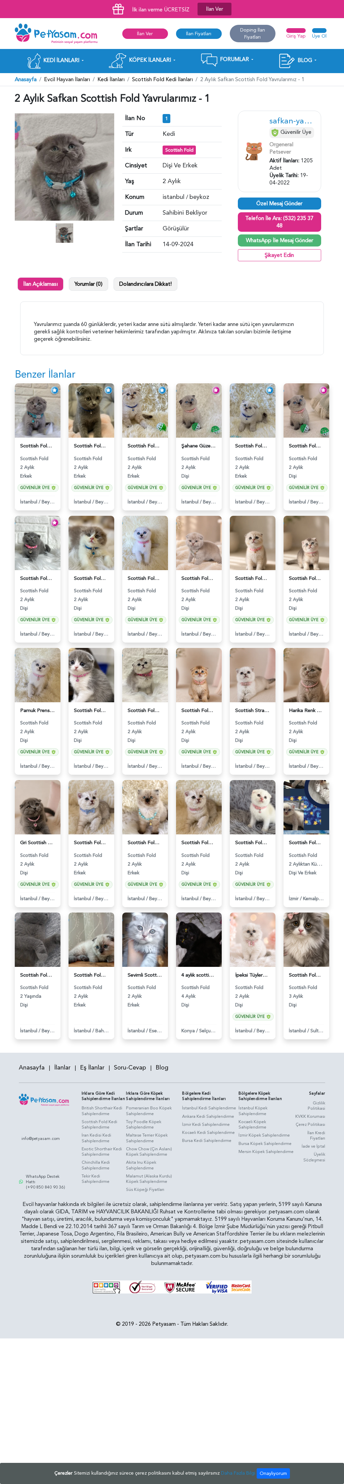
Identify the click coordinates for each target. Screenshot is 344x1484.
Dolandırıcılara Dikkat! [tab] (145, 284)
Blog (162, 1067)
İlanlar (62, 1067)
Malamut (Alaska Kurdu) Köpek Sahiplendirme (149, 1179)
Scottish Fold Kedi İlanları (162, 79)
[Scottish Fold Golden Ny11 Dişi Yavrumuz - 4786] (199, 674)
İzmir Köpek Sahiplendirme (264, 1135)
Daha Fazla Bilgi (238, 1473)
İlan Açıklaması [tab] (40, 284)
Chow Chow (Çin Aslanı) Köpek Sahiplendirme (149, 1151)
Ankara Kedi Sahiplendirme (208, 1116)
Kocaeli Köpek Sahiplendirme (252, 1124)
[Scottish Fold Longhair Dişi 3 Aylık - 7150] (306, 939)
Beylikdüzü (53, 1031)
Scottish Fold (179, 150)
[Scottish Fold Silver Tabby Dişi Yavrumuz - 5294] (145, 674)
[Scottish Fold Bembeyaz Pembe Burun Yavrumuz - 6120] (252, 807)
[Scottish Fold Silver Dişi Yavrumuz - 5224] (252, 542)
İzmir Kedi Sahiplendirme (206, 1124)
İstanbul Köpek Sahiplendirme (253, 1110)
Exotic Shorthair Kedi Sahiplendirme (102, 1151)
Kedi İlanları (111, 79)
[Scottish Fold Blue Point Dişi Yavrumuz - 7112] (306, 410)
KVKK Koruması (310, 1116)
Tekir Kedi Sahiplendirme (96, 1179)
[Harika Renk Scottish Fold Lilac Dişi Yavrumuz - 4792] (306, 674)
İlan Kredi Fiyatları (316, 1135)
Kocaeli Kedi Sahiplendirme (208, 1132)
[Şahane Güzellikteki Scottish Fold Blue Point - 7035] (199, 410)
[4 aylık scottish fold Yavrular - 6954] (199, 939)
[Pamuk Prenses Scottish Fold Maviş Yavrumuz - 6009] (37, 674)
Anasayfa (26, 79)
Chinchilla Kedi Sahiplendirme (96, 1165)
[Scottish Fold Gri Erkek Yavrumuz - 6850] (91, 410)
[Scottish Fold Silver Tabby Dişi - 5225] (306, 542)
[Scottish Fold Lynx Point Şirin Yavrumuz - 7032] (145, 410)
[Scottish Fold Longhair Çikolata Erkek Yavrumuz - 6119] (145, 807)
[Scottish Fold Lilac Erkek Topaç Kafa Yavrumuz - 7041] (252, 410)
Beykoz (49, 502)
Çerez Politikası (310, 1124)
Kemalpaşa (315, 898)
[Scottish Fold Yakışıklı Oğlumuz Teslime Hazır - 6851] (37, 410)
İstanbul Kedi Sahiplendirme (209, 1108)
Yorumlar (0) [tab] (88, 284)
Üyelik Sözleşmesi (314, 1157)
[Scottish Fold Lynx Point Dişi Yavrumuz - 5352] (199, 807)
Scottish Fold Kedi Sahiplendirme (99, 1124)
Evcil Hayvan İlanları (67, 79)
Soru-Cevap (130, 1067)
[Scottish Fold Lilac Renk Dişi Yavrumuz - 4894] (199, 542)
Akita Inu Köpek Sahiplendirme (141, 1165)
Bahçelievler (108, 1031)
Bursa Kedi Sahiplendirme (206, 1140)
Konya (188, 1031)
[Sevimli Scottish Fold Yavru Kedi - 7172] (145, 939)
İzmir (294, 898)
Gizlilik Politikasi (316, 1105)
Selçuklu (208, 1031)
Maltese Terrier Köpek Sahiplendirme (147, 1138)
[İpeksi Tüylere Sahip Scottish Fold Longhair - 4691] (252, 939)
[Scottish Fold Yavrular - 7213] (306, 807)
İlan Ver (214, 9)
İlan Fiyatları (198, 34)
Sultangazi (321, 1031)
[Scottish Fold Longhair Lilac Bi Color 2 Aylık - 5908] (91, 542)
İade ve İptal (313, 1146)
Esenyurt (158, 1031)
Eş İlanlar (92, 1067)
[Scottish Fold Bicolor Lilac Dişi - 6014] (91, 674)
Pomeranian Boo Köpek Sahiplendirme (149, 1110)
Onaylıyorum (273, 1473)
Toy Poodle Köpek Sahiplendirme (143, 1124)
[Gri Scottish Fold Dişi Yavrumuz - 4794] (37, 807)
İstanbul (28, 502)
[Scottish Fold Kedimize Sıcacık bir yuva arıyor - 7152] (91, 939)
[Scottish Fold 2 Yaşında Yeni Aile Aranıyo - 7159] (37, 939)
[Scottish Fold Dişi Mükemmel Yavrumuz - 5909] (145, 542)
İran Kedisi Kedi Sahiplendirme (96, 1138)
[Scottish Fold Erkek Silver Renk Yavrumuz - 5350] (91, 807)
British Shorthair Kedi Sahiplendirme (102, 1110)
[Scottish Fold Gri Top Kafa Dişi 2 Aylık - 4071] (37, 542)
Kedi (169, 134)
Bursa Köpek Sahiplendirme (265, 1143)
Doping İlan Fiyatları (252, 33)
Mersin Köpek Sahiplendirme (266, 1151)
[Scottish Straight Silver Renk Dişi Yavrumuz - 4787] (252, 674)
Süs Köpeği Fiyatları (145, 1189)
